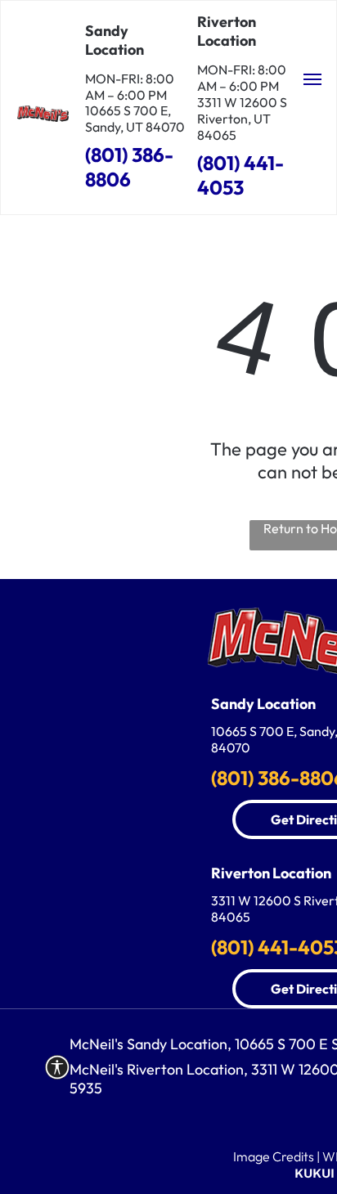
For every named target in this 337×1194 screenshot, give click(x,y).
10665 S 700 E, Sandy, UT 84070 (135, 118)
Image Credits (273, 1156)
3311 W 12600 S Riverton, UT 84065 (242, 118)
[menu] (312, 79)
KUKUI (314, 1173)
